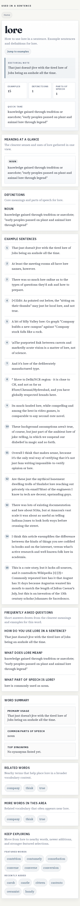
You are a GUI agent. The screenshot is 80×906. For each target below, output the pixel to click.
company (13, 788)
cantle (25, 883)
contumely (34, 859)
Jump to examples (18, 51)
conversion (51, 868)
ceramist (13, 891)
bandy (29, 891)
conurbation (56, 859)
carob (11, 883)
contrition (14, 859)
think (29, 788)
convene (13, 868)
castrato (57, 883)
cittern (40, 883)
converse (31, 868)
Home (7, 14)
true (42, 788)
